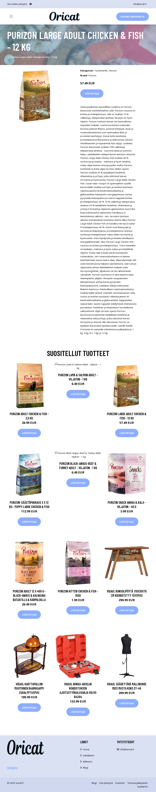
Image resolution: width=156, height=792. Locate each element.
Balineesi (87, 761)
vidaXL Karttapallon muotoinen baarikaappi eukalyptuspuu (29, 688)
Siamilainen (88, 755)
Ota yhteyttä (106, 782)
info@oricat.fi (139, 4)
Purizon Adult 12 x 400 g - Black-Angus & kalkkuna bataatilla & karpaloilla (29, 595)
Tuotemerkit (100, 70)
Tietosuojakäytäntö (137, 782)
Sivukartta (142, 786)
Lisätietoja (92, 93)
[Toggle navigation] (11, 16)
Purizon (113, 70)
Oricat (86, 749)
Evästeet (120, 782)
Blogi (85, 767)
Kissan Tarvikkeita (132, 16)
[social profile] (30, 4)
